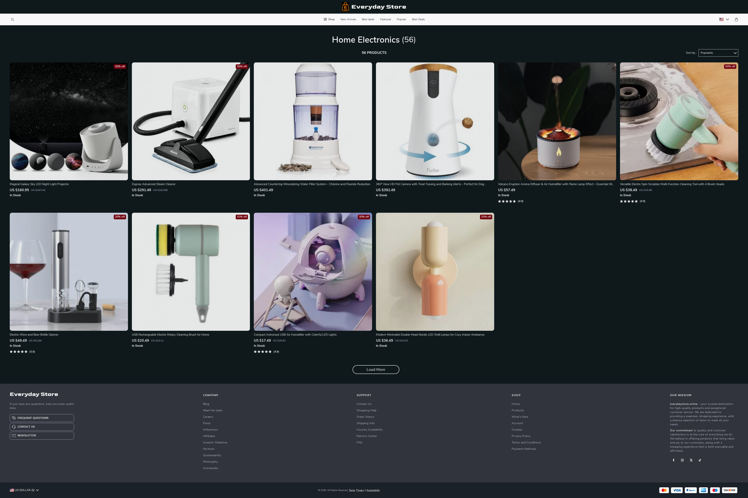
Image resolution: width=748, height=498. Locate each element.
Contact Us (364, 404)
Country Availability (370, 429)
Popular (401, 19)
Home (516, 404)
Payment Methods (524, 449)
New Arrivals (348, 19)
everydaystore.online (684, 404)
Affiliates (209, 436)
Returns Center (367, 436)
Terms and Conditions (526, 442)
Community (210, 468)
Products (518, 410)
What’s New (520, 417)
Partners (209, 449)
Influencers (210, 429)
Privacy (360, 490)
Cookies (517, 429)
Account (517, 423)
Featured (385, 19)
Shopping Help (367, 410)
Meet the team (212, 410)
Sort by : (691, 53)
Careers (208, 417)
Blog (206, 404)
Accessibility (373, 490)
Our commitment (681, 430)
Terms (352, 490)
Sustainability (212, 455)
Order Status (365, 417)
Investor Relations (215, 442)
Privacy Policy (521, 436)
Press (207, 423)
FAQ (360, 442)
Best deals (368, 19)
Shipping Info (366, 423)
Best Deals (418, 19)
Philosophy (210, 461)
